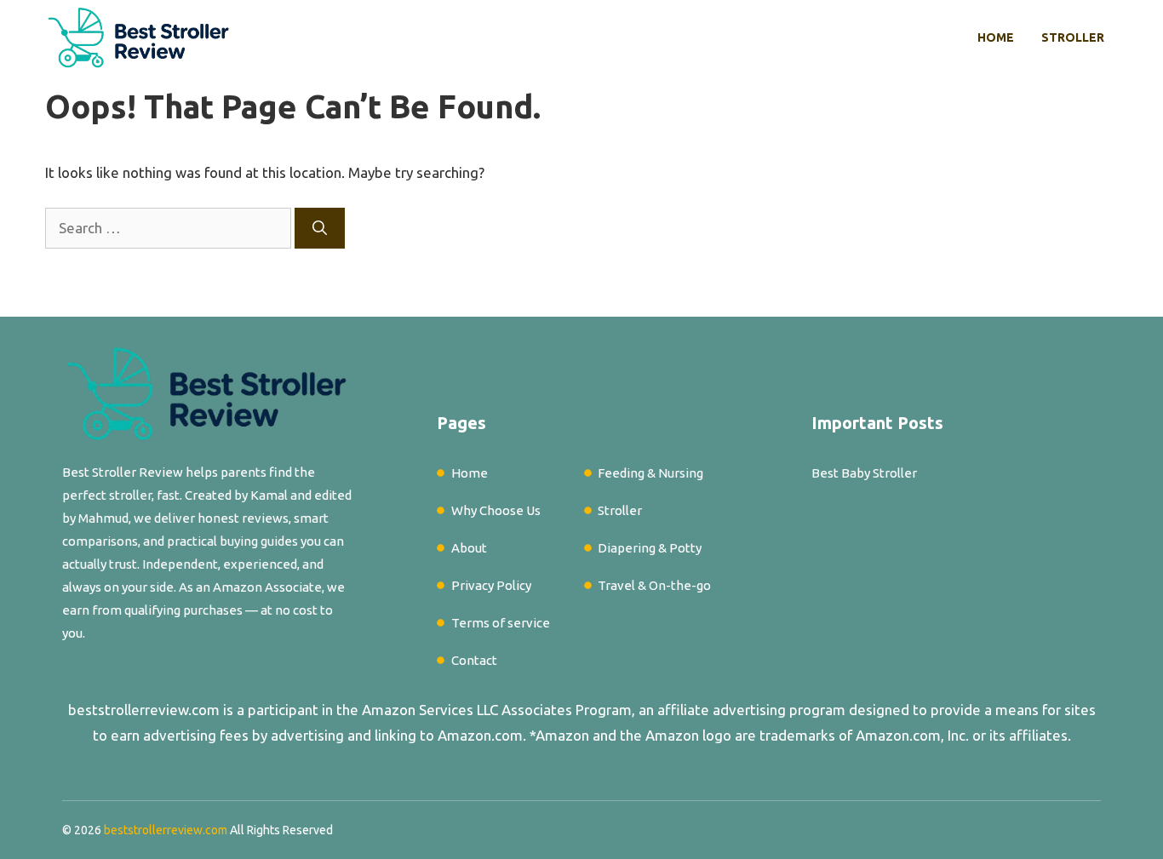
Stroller (1072, 37)
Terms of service (500, 623)
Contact (474, 660)
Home (995, 37)
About (469, 548)
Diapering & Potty (650, 548)
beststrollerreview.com (144, 710)
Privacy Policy (491, 585)
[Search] (320, 228)
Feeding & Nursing (650, 473)
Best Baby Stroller (864, 473)
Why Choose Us (496, 510)
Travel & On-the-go (654, 585)
